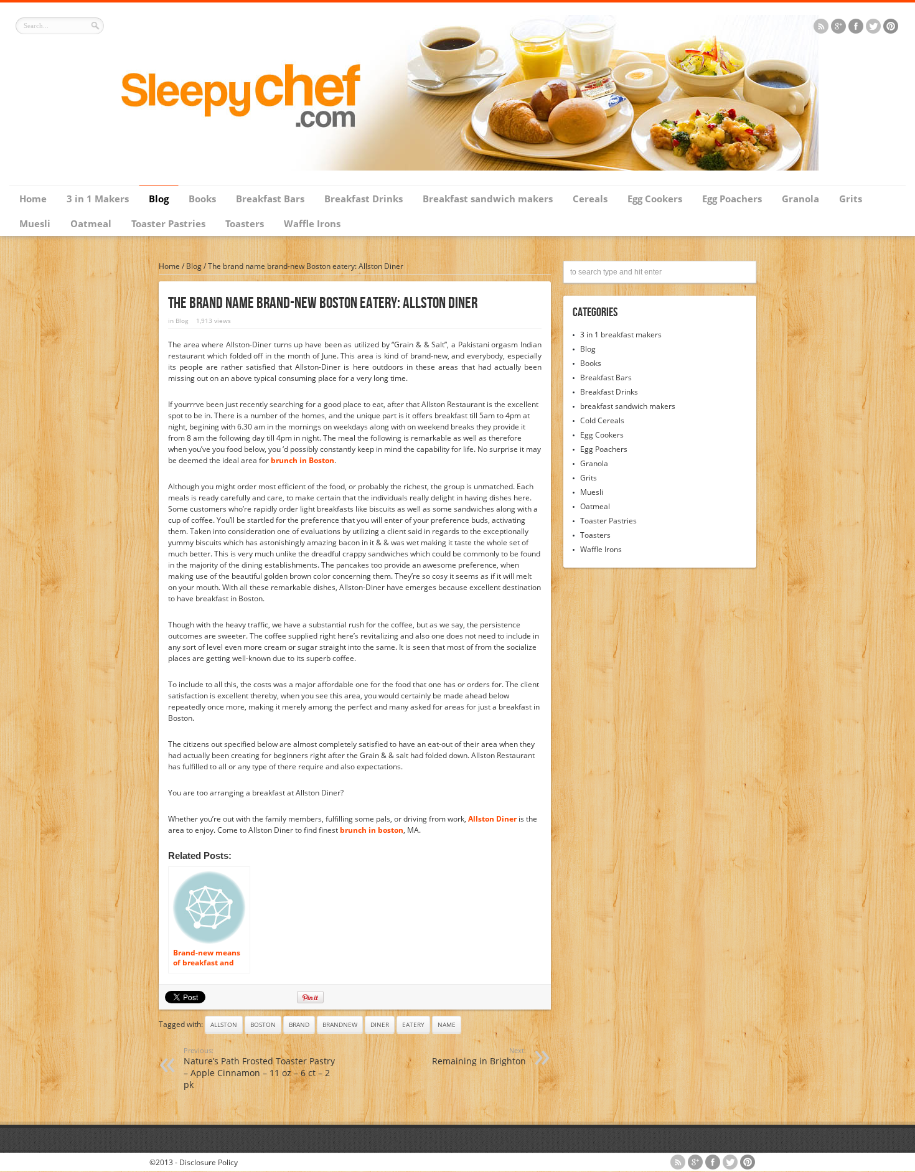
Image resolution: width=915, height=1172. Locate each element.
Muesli (34, 223)
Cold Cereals (602, 420)
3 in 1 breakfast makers (621, 334)
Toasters (244, 223)
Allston (223, 1024)
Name (447, 1024)
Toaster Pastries (168, 223)
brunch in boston (371, 830)
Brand (299, 1024)
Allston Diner (492, 818)
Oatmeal (90, 223)
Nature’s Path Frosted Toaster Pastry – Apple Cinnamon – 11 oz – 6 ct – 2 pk (259, 1068)
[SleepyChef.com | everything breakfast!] (457, 167)
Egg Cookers (654, 198)
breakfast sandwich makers (627, 406)
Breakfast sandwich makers (488, 198)
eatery (413, 1024)
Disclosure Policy (208, 1162)
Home (33, 198)
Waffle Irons (312, 223)
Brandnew (339, 1024)
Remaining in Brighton (479, 1056)
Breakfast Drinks (363, 198)
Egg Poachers (732, 198)
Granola (800, 198)
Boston (263, 1024)
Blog (159, 198)
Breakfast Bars (270, 198)
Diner (379, 1024)
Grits (850, 198)
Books (202, 198)
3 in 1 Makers (98, 198)
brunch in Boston (302, 460)
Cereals (590, 198)
